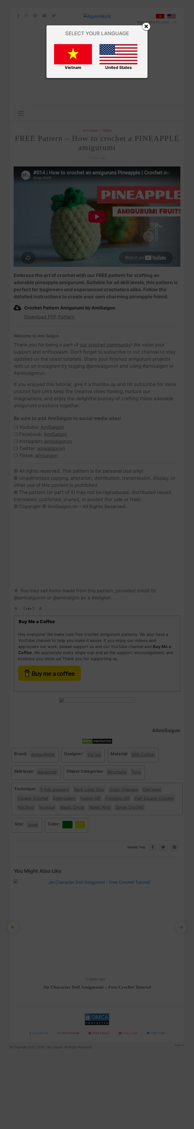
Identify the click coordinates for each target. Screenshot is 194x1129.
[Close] (146, 27)
